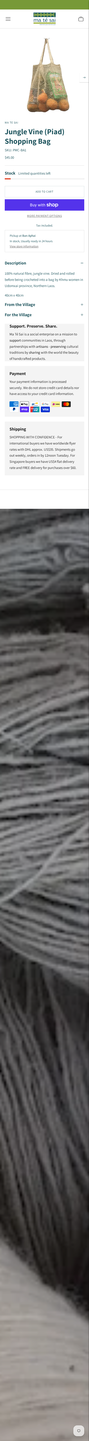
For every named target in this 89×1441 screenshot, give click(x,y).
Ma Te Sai (11, 122)
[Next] (84, 77)
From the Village (20, 304)
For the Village (18, 314)
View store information (24, 246)
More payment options (44, 216)
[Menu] (8, 19)
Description (15, 263)
